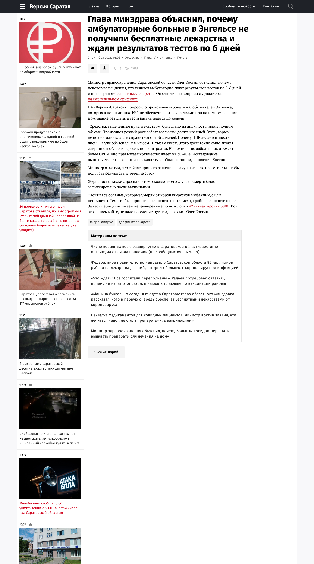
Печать (182, 58)
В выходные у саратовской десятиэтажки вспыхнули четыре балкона (46, 368)
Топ (130, 6)
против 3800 (218, 206)
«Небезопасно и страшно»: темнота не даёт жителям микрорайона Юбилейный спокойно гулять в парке (49, 438)
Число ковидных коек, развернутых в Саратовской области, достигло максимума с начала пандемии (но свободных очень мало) (154, 249)
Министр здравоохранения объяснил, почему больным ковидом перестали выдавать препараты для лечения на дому (160, 334)
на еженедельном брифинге (113, 98)
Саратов (50, 6)
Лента (94, 6)
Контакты (271, 6)
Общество (132, 58)
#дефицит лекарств (134, 222)
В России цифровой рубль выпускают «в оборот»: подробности (50, 69)
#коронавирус (101, 222)
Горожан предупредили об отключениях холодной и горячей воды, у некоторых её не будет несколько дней (46, 139)
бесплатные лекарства (134, 93)
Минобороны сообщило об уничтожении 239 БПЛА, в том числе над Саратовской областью (48, 508)
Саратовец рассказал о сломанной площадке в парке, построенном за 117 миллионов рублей (47, 298)
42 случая (197, 206)
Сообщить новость (239, 6)
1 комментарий (106, 352)
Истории (113, 6)
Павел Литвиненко (158, 58)
